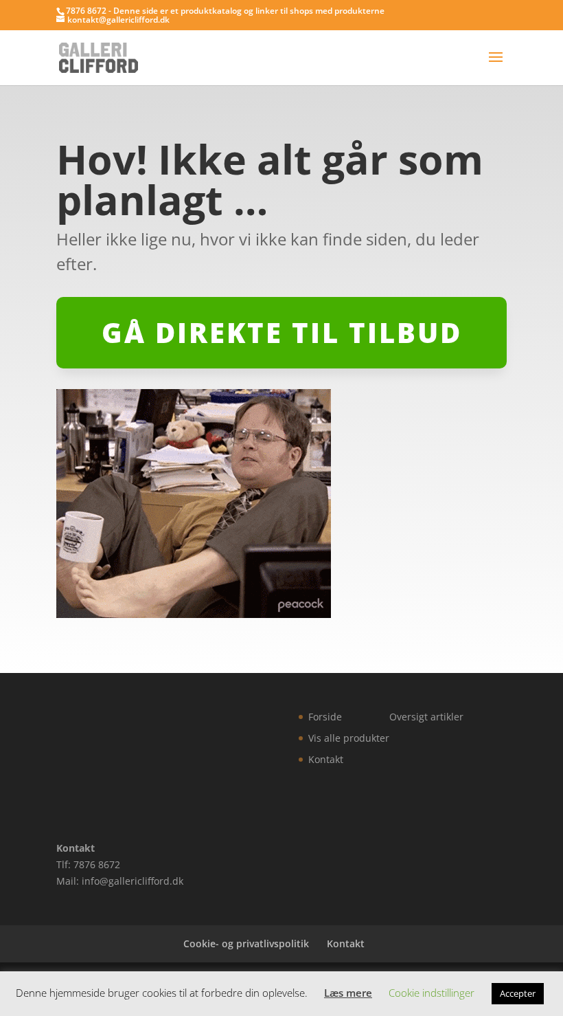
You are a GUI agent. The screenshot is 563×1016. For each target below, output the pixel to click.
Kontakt (325, 759)
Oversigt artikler (426, 716)
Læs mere (348, 993)
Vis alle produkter (348, 737)
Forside (325, 716)
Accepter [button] (518, 993)
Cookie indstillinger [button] (431, 993)
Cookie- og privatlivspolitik (246, 943)
